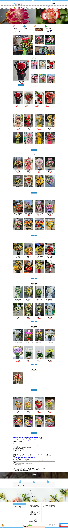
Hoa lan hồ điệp (43, 6)
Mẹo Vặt (30, 520)
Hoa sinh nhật (25, 6)
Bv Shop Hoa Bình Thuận (38, 514)
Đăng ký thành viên (40, 0)
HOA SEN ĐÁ (20, 7)
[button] (66, 16)
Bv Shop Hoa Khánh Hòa (32, 510)
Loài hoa (44, 506)
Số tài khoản (53, 0)
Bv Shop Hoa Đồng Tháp (38, 510)
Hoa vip (33, 6)
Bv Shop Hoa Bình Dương (38, 515)
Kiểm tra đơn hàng (47, 0)
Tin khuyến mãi (37, 519)
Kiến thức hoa (37, 520)
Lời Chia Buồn (37, 505)
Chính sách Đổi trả (51, 507)
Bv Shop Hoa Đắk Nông (38, 511)
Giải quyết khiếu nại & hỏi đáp (53, 505)
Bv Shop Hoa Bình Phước (32, 515)
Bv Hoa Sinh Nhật (31, 505)
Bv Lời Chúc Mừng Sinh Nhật (33, 506)
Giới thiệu (36, 518)
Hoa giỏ (30, 6)
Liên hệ (36, 521)
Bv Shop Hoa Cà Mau (31, 514)
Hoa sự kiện (48, 6)
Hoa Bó (14, 6)
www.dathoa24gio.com (16, 0)
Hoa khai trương (20, 6)
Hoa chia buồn (37, 6)
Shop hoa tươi (31, 521)
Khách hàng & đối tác (52, 506)
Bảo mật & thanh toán (46, 507)
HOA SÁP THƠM (25, 7)
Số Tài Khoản (30, 518)
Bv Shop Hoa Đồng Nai (32, 511)
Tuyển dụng (30, 519)
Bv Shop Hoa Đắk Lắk (32, 512)
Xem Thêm (34, 192)
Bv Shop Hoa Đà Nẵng (38, 512)
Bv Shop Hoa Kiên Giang (32, 507)
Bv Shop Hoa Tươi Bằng (32, 513)
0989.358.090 (16, 506)
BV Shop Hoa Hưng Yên (38, 506)
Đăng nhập (34, 0)
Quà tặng (15, 7)
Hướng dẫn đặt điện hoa (46, 505)
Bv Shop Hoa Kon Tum (38, 507)
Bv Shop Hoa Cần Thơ (38, 513)
